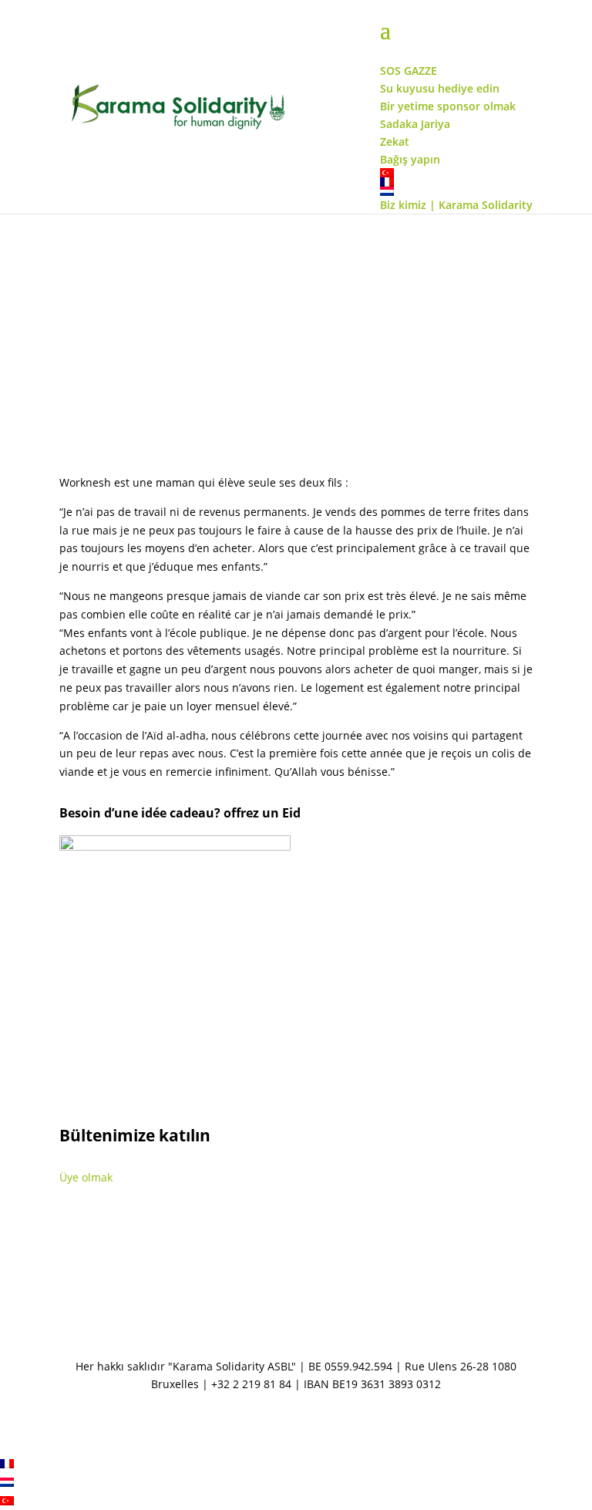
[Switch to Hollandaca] (7, 1482)
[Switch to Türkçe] (7, 1501)
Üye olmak (86, 1177)
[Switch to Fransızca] (7, 1464)
